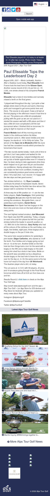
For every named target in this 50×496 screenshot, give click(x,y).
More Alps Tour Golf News (26, 441)
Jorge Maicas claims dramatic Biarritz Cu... (21, 368)
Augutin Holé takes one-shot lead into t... (20, 390)
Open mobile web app (25, 19)
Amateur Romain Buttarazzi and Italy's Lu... (21, 412)
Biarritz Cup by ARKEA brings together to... (21, 435)
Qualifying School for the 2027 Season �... (21, 346)
